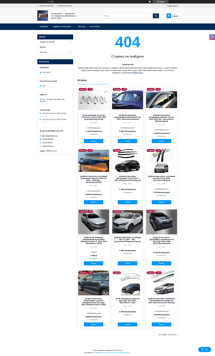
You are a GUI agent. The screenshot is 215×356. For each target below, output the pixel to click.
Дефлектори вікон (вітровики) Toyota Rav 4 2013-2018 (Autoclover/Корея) (127, 178)
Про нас (82, 27)
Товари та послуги (61, 27)
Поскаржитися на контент (101, 353)
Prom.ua (119, 350)
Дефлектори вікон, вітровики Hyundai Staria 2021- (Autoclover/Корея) (161, 178)
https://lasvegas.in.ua (49, 136)
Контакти (95, 27)
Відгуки (43, 47)
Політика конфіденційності (121, 353)
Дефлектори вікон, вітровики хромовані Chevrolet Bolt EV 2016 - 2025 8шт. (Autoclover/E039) (93, 179)
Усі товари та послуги (167, 335)
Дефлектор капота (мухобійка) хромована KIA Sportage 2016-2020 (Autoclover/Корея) (161, 240)
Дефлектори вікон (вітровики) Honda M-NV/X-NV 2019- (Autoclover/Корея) (127, 117)
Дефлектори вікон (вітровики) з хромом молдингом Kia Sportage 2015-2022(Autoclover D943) (93, 302)
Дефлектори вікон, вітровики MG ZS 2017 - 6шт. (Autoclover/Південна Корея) (127, 239)
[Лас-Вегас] (42, 20)
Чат (206, 350)
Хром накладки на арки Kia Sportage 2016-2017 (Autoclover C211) (127, 301)
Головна (44, 27)
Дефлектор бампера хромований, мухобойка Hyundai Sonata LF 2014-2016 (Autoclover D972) (94, 240)
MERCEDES (138, 73)
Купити (93, 141)
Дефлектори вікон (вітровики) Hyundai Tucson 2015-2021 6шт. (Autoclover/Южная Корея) (161, 118)
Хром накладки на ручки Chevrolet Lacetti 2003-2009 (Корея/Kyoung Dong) (93, 117)
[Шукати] (156, 15)
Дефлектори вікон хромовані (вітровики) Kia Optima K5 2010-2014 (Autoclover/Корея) (161, 301)
